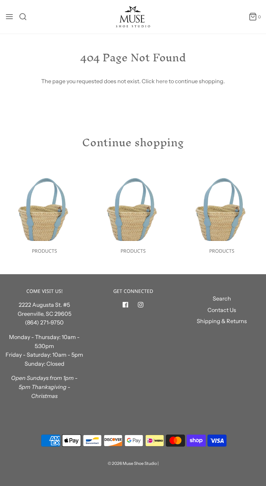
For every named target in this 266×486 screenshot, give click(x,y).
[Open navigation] (9, 16)
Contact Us (221, 309)
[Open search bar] (25, 16)
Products (44, 251)
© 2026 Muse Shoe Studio (132, 463)
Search (222, 298)
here (162, 81)
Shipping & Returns (222, 321)
